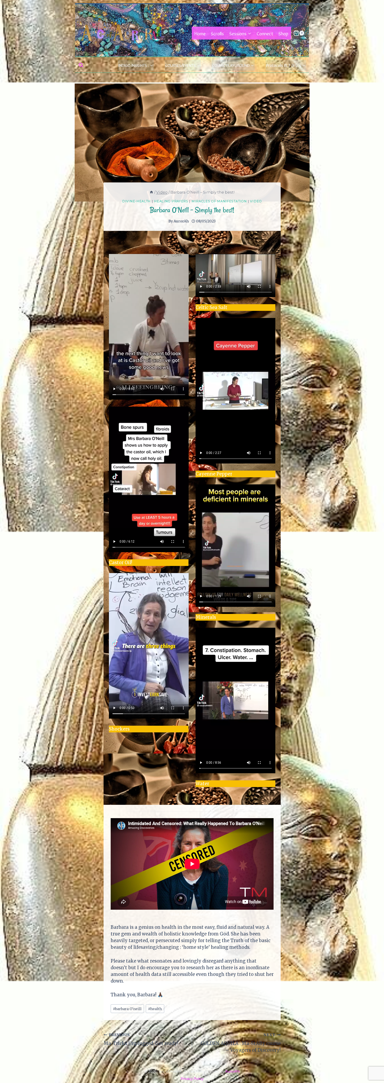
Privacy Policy (192, 1079)
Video (256, 201)
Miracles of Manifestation (219, 201)
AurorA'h (232, 1071)
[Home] (151, 192)
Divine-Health (136, 201)
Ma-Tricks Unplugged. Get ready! (141, 1039)
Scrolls (217, 33)
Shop (283, 33)
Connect (265, 33)
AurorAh (181, 221)
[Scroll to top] (372, 1064)
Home (200, 33)
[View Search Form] (80, 65)
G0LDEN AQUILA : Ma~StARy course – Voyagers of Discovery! (241, 1043)
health (155, 1009)
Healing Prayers (171, 201)
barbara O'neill (127, 1009)
